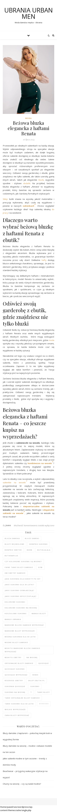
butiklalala (43, 550)
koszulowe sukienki (16, 613)
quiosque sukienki (15, 669)
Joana (8, 525)
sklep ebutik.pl (36, 680)
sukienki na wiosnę (15, 692)
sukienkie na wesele (14, 482)
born (29, 550)
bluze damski (32, 538)
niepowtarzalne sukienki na (38, 506)
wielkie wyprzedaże (15, 709)
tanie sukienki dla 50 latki (19, 704)
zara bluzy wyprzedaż (17, 715)
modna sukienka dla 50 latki (20, 637)
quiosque (43, 663)
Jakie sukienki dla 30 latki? (19, 585)
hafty (44, 260)
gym (40, 567)
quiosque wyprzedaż (16, 675)
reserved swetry (14, 680)
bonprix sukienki (38, 544)
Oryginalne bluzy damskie (19, 663)
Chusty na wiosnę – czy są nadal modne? (22, 783)
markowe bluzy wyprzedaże (20, 631)
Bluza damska (12, 538)
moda (51, 340)
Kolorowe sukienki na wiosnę (21, 608)
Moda (28, 118)
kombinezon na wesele (40, 463)
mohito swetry (13, 657)
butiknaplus (11, 556)
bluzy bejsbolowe (14, 544)
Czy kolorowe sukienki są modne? (23, 561)
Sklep (5, 199)
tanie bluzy (43, 692)
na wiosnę (32, 657)
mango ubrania (13, 619)
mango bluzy (39, 613)
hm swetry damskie (15, 573)
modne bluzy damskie (16, 642)
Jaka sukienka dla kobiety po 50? (23, 579)
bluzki (41, 179)
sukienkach (28, 205)
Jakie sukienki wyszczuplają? (21, 596)
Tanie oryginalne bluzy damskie (22, 698)
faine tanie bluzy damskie (19, 567)
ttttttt (44, 704)
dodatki (26, 183)
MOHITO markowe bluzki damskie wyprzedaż (22, 650)
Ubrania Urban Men (28, 13)
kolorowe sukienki (15, 602)
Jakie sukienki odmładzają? (19, 590)
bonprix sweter (13, 550)
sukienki (34, 686)
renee (35, 675)
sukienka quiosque (15, 686)
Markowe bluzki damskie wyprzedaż (24, 625)
